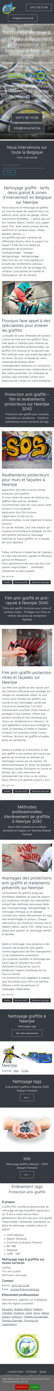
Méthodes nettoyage (40, 582)
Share (43, 1371)
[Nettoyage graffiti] (9, 7)
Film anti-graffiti (11, 1271)
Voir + (27, 1097)
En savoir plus (22, 1387)
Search (9, 172)
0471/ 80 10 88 (39, 7)
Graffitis (7, 582)
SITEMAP (31, 1371)
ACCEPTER (34, 1387)
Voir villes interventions (27, 1033)
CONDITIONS (15, 1371)
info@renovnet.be (22, 18)
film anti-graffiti (21, 582)
